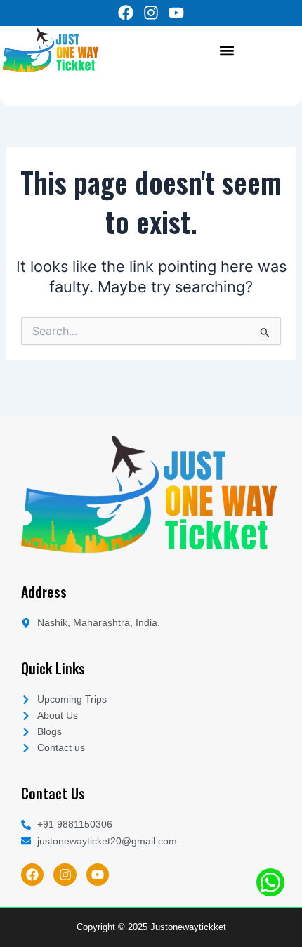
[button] (226, 50)
